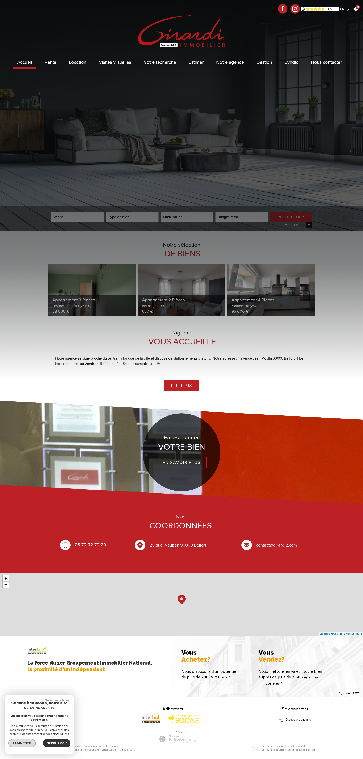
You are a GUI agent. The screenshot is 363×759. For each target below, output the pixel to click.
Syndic (291, 62)
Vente (50, 62)
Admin (113, 749)
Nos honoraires (92, 749)
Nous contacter (326, 62)
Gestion (264, 62)
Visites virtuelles (115, 62)
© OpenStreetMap (353, 634)
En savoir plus (182, 462)
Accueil (24, 62)
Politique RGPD (126, 749)
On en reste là (55, 700)
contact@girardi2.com (276, 545)
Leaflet (323, 634)
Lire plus (181, 385)
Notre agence (230, 62)
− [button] (5, 584)
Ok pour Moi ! (57, 743)
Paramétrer (22, 743)
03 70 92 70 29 (90, 544)
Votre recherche (160, 62)
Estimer (196, 62)
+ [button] (5, 578)
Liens (105, 749)
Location (77, 62)
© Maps (335, 634)
